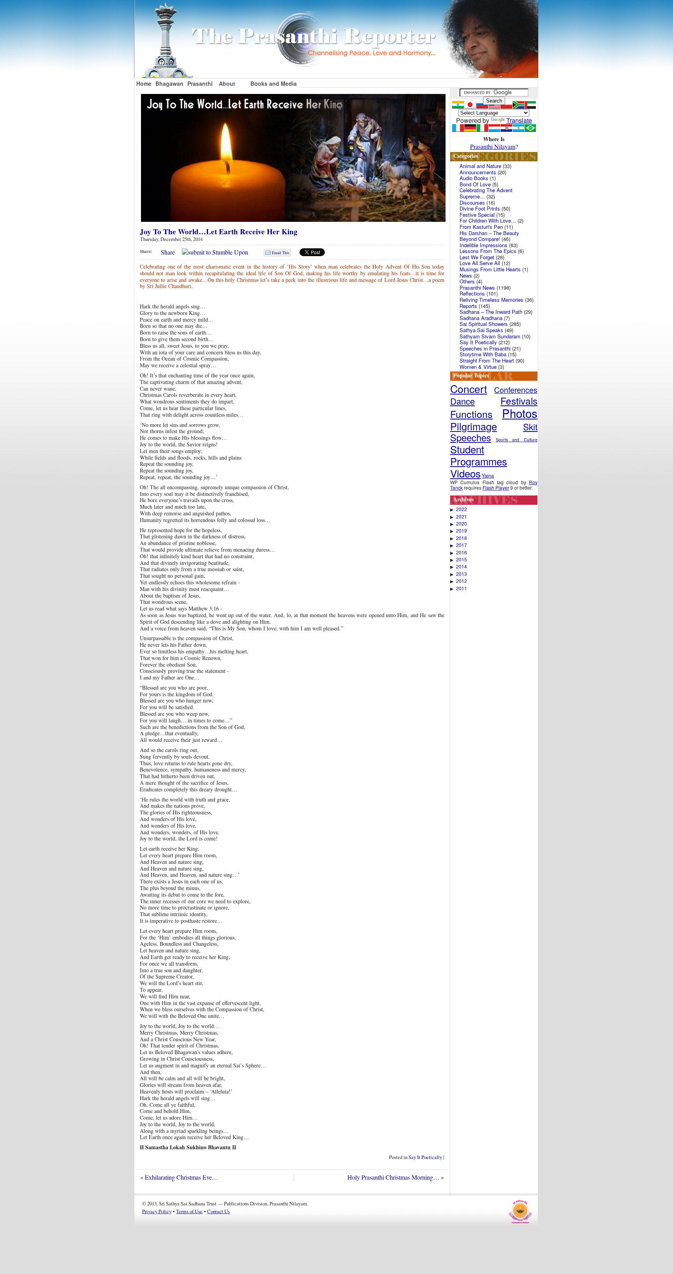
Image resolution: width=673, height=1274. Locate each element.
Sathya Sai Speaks (481, 330)
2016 (461, 552)
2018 (461, 538)
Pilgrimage (473, 426)
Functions (471, 414)
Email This (280, 252)
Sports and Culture (516, 439)
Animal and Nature (480, 166)
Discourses (472, 202)
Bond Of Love (475, 184)
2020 (461, 523)
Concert (468, 388)
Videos (465, 473)
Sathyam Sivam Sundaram (490, 336)
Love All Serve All (480, 263)
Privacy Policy (156, 1211)
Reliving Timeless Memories (491, 299)
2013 (461, 574)
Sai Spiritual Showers (484, 323)
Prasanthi (200, 83)
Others (467, 281)
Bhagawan (169, 83)
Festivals (518, 400)
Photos (519, 413)
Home (144, 83)
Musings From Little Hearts (490, 269)
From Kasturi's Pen (481, 226)
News (466, 275)
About (227, 83)
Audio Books (474, 178)
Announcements (478, 172)
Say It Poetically (425, 1157)
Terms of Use (189, 1211)
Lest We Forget (477, 257)
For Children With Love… (488, 220)
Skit (530, 426)
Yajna (488, 475)
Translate (519, 120)
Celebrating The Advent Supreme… (486, 193)
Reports (468, 306)
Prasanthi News (477, 287)
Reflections (472, 293)
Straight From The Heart (487, 360)
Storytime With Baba (483, 354)
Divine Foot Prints (480, 208)
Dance (462, 401)
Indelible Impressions (483, 245)
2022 (461, 509)
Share (168, 252)
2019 (461, 530)
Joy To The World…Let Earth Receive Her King (219, 231)
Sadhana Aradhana (481, 318)
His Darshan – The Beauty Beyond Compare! (489, 236)
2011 (461, 588)
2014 (461, 566)
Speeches (470, 437)
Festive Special (477, 214)
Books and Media (273, 83)
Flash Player (496, 487)
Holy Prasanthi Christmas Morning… (393, 1177)
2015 (461, 559)
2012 (461, 581)
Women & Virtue (478, 366)
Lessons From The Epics (488, 251)
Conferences (515, 389)
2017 (461, 545)
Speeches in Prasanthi (485, 348)
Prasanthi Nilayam (492, 146)
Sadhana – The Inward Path (491, 311)
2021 (461, 516)
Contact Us (218, 1211)
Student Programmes (478, 455)
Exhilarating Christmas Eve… (181, 1177)
